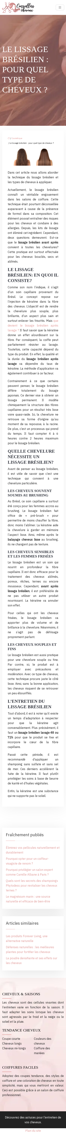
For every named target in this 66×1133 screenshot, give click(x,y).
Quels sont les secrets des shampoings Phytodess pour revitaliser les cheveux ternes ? (32, 885)
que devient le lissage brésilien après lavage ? (33, 325)
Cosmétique (17, 138)
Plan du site (33, 1130)
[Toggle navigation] (60, 7)
